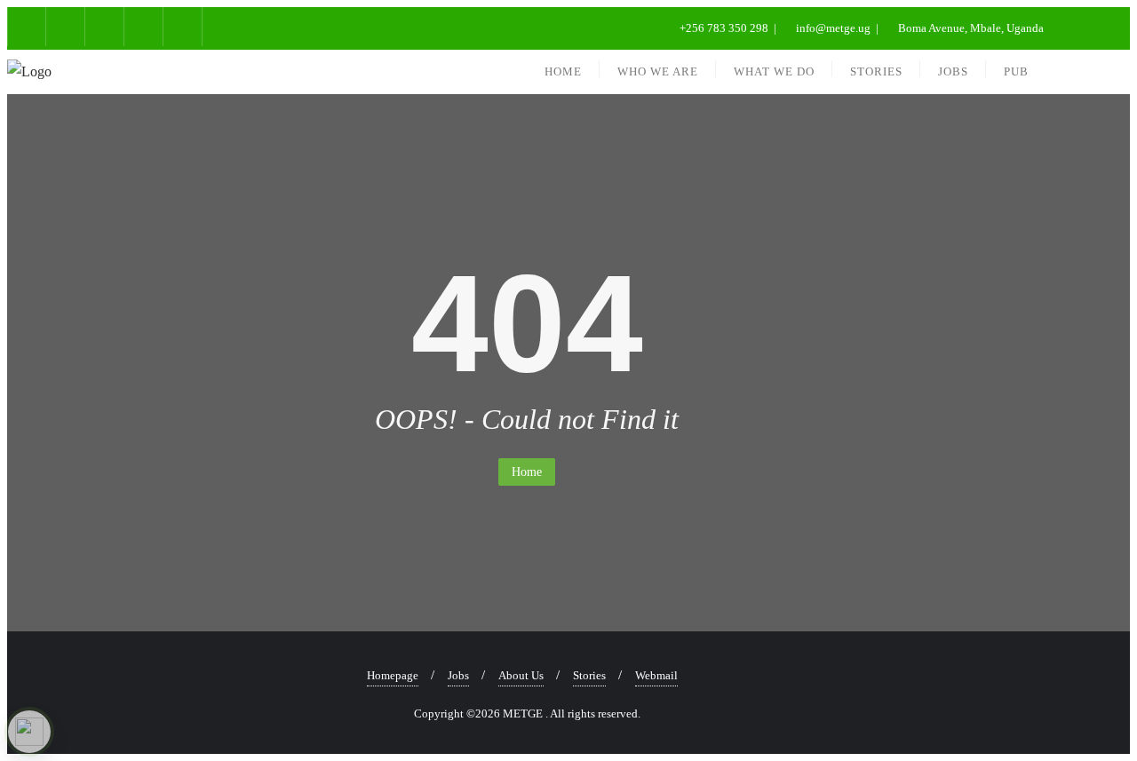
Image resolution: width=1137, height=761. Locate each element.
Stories (589, 675)
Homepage (392, 675)
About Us (521, 675)
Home (527, 472)
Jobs (458, 675)
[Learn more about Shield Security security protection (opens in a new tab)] (29, 731)
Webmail (656, 675)
